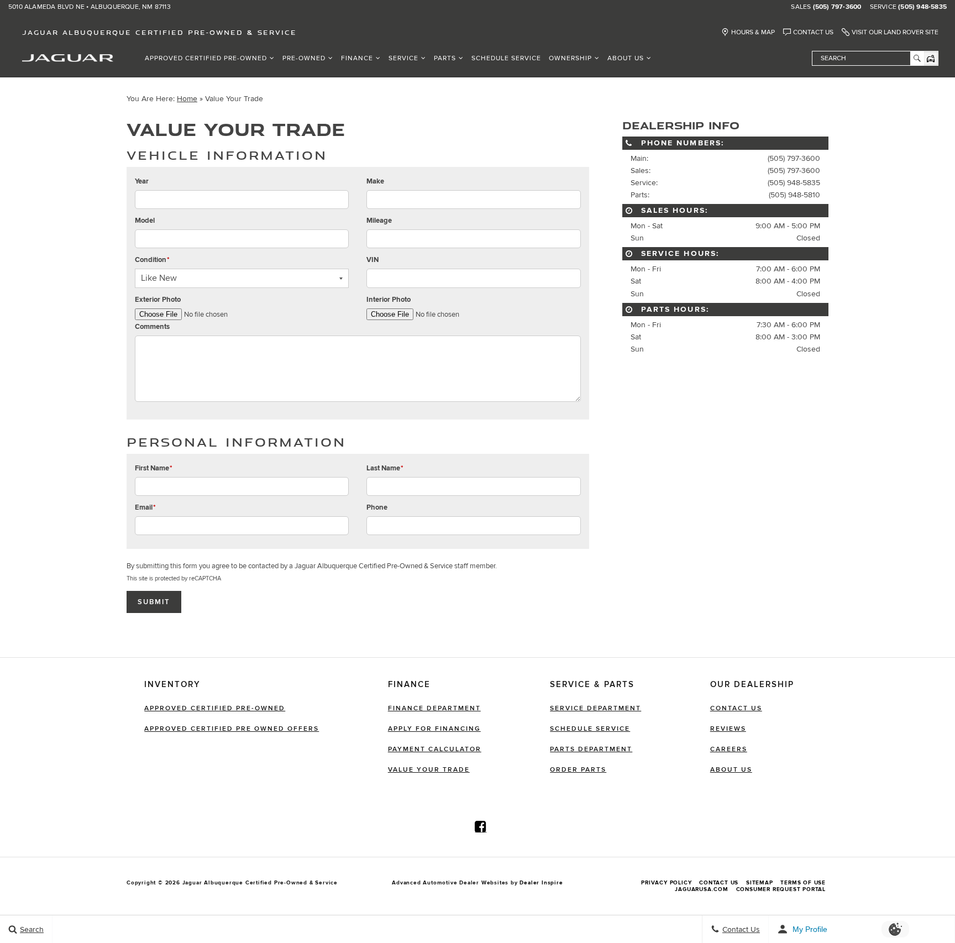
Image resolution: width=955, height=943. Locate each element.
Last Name (384, 468)
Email (145, 507)
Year (142, 181)
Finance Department (434, 708)
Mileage (379, 220)
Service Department (595, 708)
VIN (372, 259)
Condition (152, 259)
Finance (357, 58)
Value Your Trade (429, 770)
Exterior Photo (158, 299)
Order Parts (578, 770)
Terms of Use (803, 882)
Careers (728, 749)
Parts (445, 58)
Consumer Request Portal (781, 889)
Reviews (728, 729)
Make (375, 181)
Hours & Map (753, 32)
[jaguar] (67, 57)
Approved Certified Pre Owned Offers (231, 729)
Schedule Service (506, 58)
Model (145, 220)
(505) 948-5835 (922, 7)
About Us (625, 58)
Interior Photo (388, 299)
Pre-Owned (304, 58)
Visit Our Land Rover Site (895, 32)
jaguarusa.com (701, 889)
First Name (153, 468)
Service (403, 58)
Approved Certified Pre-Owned (206, 58)
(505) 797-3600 (837, 7)
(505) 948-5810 (794, 195)
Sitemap (759, 882)
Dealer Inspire (541, 882)
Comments (152, 326)
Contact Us (813, 32)
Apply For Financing (434, 729)
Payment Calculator (434, 749)
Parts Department (591, 749)
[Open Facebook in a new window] (481, 826)
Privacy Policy (666, 882)
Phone (376, 507)
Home (187, 98)
